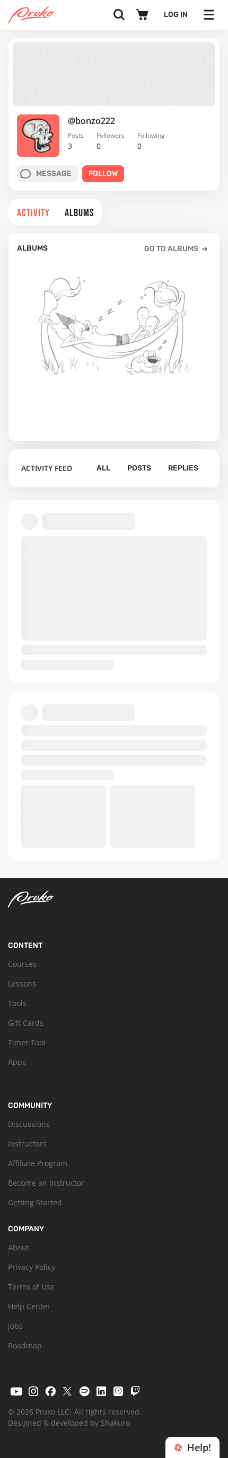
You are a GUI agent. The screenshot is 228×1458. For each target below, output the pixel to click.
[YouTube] (16, 1391)
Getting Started (35, 1202)
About (18, 1247)
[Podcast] (118, 1391)
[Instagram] (33, 1391)
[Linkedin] (101, 1391)
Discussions (29, 1124)
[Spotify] (84, 1391)
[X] (67, 1391)
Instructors (27, 1144)
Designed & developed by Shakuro (69, 1423)
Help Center (29, 1306)
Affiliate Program (37, 1163)
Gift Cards (25, 1023)
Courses (22, 964)
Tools (17, 1003)
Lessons (22, 984)
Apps (17, 1062)
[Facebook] (50, 1391)
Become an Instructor (46, 1183)
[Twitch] (135, 1391)
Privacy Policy (31, 1267)
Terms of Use (31, 1287)
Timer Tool (27, 1042)
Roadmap (25, 1345)
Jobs (15, 1326)
